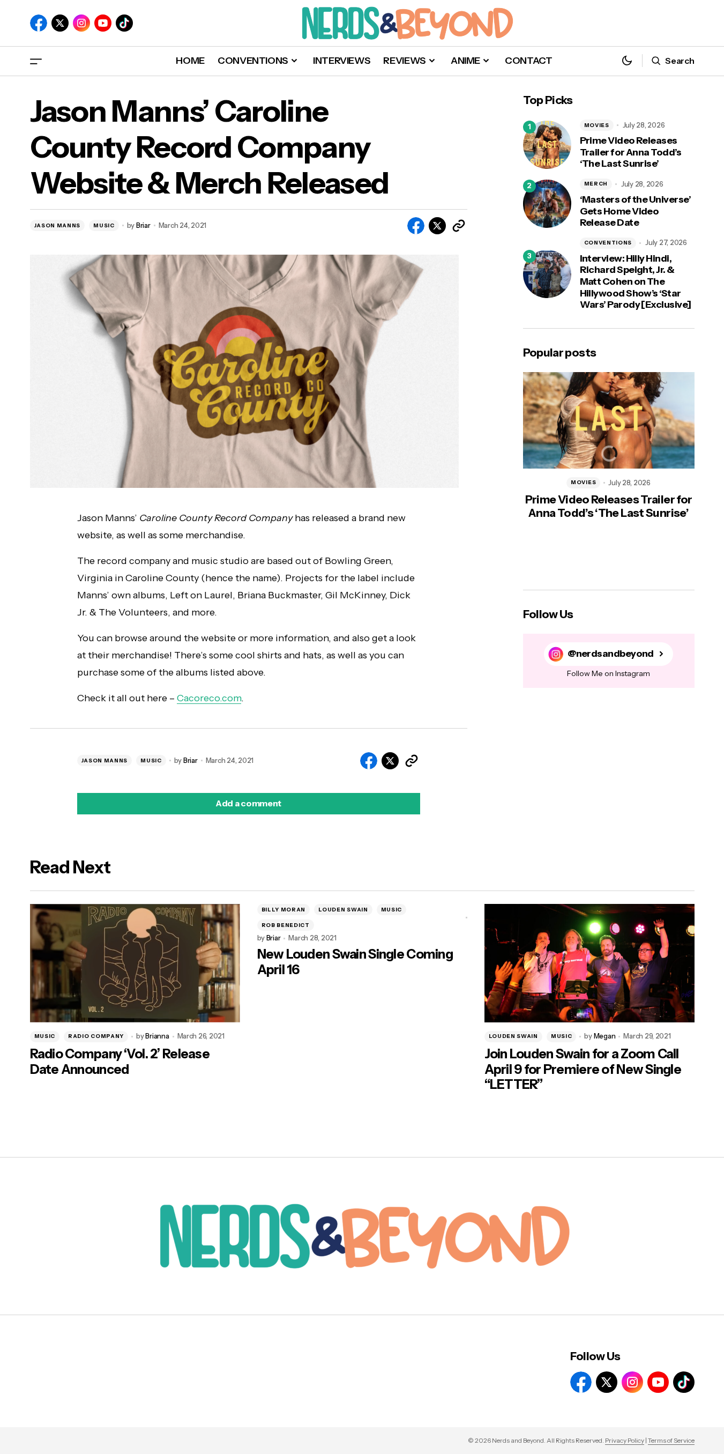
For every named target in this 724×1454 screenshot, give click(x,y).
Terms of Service (671, 1440)
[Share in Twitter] (437, 225)
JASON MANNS (57, 225)
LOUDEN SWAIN (343, 909)
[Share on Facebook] (415, 225)
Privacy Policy (624, 1440)
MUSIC (104, 225)
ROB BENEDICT (286, 925)
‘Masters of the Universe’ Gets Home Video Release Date (635, 211)
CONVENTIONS (608, 242)
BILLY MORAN (284, 909)
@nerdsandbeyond (611, 653)
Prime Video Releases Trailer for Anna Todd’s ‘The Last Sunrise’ (631, 152)
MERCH (596, 183)
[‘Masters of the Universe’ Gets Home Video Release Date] (547, 204)
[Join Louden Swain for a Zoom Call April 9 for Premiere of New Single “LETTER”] (589, 963)
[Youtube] (103, 23)
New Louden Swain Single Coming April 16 (355, 962)
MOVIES (596, 125)
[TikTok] (124, 23)
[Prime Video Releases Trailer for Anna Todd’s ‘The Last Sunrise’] (547, 145)
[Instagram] (81, 23)
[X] (60, 23)
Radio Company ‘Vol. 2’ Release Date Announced (120, 1062)
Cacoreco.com (209, 698)
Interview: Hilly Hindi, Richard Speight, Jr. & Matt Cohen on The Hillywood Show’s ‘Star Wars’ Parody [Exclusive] (635, 281)
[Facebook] (38, 23)
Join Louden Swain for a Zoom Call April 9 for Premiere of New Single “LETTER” (583, 1070)
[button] (36, 61)
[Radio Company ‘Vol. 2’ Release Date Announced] (135, 963)
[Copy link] (458, 225)
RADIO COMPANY (96, 1036)
